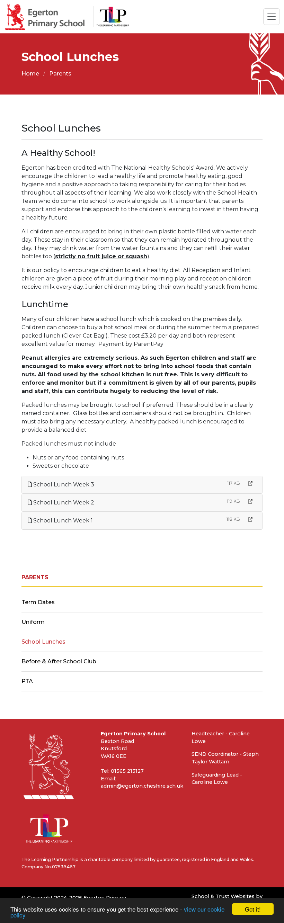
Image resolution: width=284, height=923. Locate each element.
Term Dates (38, 602)
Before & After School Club (58, 661)
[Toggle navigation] (271, 16)
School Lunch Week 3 (63, 484)
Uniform (33, 622)
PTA (27, 681)
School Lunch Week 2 (63, 502)
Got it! (253, 909)
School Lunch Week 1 (62, 520)
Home (30, 73)
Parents (60, 73)
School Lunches (43, 641)
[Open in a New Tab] (250, 483)
